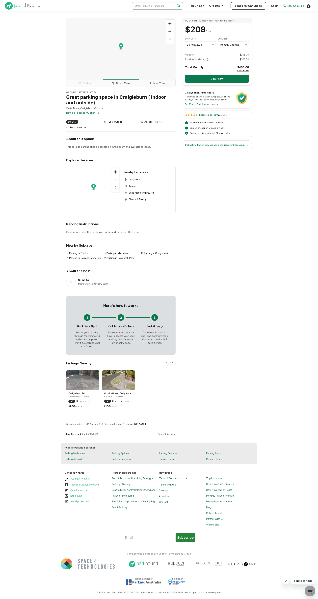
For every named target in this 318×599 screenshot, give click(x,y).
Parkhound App (167, 484)
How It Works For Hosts (219, 489)
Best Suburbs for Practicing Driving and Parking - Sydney (134, 481)
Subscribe (185, 538)
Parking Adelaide (74, 459)
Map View (159, 83)
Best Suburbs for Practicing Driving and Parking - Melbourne (134, 492)
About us (164, 496)
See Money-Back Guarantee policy (201, 104)
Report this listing (167, 434)
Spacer (204, 592)
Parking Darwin (214, 459)
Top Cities (195, 5)
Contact (163, 502)
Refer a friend (214, 513)
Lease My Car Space (248, 5)
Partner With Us (215, 518)
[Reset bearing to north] (170, 40)
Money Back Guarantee (219, 501)
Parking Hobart (167, 459)
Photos (86, 83)
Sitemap (163, 490)
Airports (214, 5)
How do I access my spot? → (82, 112)
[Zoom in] (170, 24)
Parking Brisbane (168, 453)
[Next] (173, 363)
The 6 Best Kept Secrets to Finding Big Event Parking (133, 504)
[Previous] (166, 363)
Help (308, 6)
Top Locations (214, 478)
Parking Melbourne (75, 453)
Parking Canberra (121, 459)
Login (274, 5)
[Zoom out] (170, 32)
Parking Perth (213, 453)
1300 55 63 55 (295, 5)
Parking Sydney (120, 453)
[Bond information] (207, 59)
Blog (208, 507)
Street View (123, 83)
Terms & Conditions (170, 478)
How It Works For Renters (220, 484)
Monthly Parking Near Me (220, 495)
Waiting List (212, 524)
